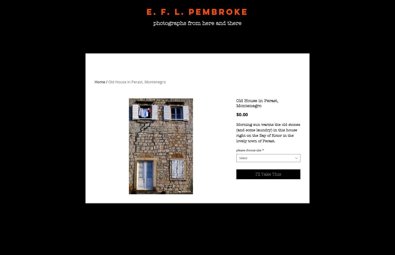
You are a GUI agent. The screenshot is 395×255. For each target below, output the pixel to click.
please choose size (250, 150)
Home (100, 81)
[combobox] (268, 158)
